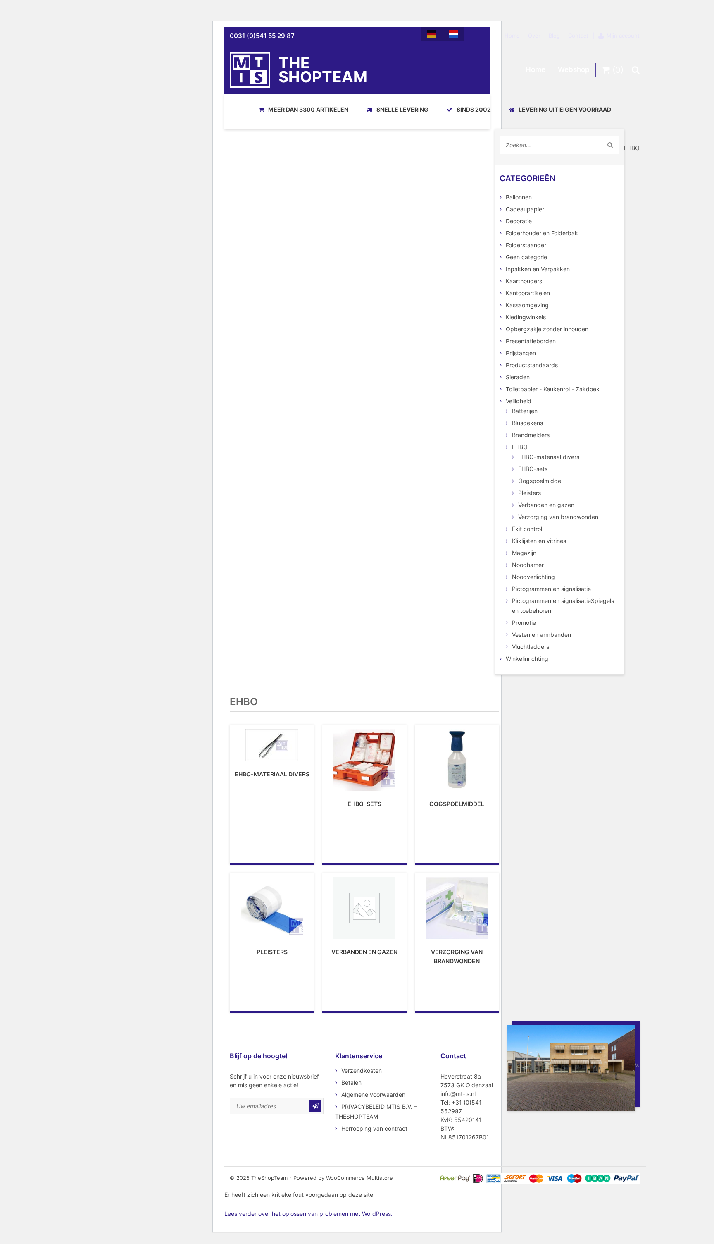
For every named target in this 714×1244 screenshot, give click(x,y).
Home (512, 35)
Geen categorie (526, 257)
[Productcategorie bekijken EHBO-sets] (364, 760)
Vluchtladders (530, 646)
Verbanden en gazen (546, 504)
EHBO (520, 446)
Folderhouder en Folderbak (542, 233)
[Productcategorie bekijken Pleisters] (272, 908)
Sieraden (518, 376)
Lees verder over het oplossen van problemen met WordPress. (308, 1213)
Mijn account (623, 35)
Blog (554, 35)
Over (534, 35)
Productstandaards (532, 364)
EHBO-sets (532, 468)
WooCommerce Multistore (359, 1178)
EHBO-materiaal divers (548, 456)
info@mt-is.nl (458, 1093)
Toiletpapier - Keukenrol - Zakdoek (553, 388)
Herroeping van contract (374, 1128)
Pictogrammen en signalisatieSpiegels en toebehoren (563, 605)
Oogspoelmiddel (540, 480)
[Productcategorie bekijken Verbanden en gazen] (364, 908)
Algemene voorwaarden (373, 1094)
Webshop (574, 69)
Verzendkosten (361, 1070)
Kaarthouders (524, 281)
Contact (578, 35)
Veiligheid (518, 400)
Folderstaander (526, 245)
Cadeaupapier (525, 209)
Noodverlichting (533, 576)
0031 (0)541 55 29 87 (262, 36)
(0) (617, 70)
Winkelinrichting (527, 658)
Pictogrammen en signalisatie (551, 588)
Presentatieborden (531, 340)
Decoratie (519, 221)
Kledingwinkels (526, 317)
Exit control (527, 528)
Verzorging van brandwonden (558, 516)
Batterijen (525, 410)
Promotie (524, 622)
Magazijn (524, 552)
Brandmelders (531, 434)
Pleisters (529, 492)
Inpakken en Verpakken (538, 269)
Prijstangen (521, 352)
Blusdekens (527, 422)
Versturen (315, 1106)
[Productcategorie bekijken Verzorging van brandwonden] (457, 908)
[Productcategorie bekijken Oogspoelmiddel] (457, 760)
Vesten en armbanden (541, 634)
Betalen (351, 1082)
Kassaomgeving (527, 305)
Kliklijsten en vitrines (539, 540)
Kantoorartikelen (528, 293)
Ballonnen (519, 197)
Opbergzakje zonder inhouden (547, 329)
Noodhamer (528, 564)
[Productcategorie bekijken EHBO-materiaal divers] (272, 745)
